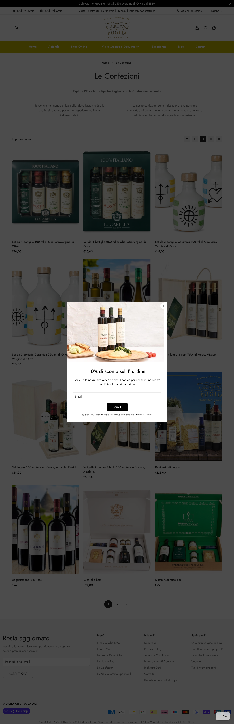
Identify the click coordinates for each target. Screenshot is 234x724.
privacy (129, 414)
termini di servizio (144, 414)
